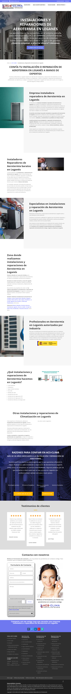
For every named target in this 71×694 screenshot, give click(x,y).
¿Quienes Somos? (12, 638)
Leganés (15, 307)
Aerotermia (5, 4)
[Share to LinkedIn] (35, 630)
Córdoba (9, 298)
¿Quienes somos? (60, 1)
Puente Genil (18, 298)
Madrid (14, 305)
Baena (23, 299)
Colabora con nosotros (13, 654)
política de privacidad (14, 609)
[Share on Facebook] (28, 630)
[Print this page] (42, 630)
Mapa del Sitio (11, 651)
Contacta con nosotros (64, 146)
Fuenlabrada (10, 307)
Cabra (19, 299)
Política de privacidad (19, 677)
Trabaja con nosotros (8, 8)
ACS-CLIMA (14, 63)
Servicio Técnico (61, 4)
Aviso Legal (10, 640)
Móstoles (19, 305)
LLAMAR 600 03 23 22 (47, 145)
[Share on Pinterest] (39, 630)
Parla (11, 308)
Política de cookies (12, 649)
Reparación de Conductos (58, 664)
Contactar (48, 493)
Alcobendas (16, 308)
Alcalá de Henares (25, 305)
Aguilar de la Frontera (16, 301)
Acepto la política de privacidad (17, 598)
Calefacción (27, 4)
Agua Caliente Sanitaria (39, 4)
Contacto (67, 1)
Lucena (13, 298)
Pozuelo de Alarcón (24, 308)
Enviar (30, 602)
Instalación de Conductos (43, 664)
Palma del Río (15, 299)
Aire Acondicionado (16, 4)
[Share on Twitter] (32, 630)
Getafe (23, 307)
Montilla (24, 298)
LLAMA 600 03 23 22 (35, 48)
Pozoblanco (27, 299)
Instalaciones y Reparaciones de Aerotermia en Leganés (35, 24)
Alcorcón (20, 307)
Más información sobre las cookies (44, 677)
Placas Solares (51, 4)
